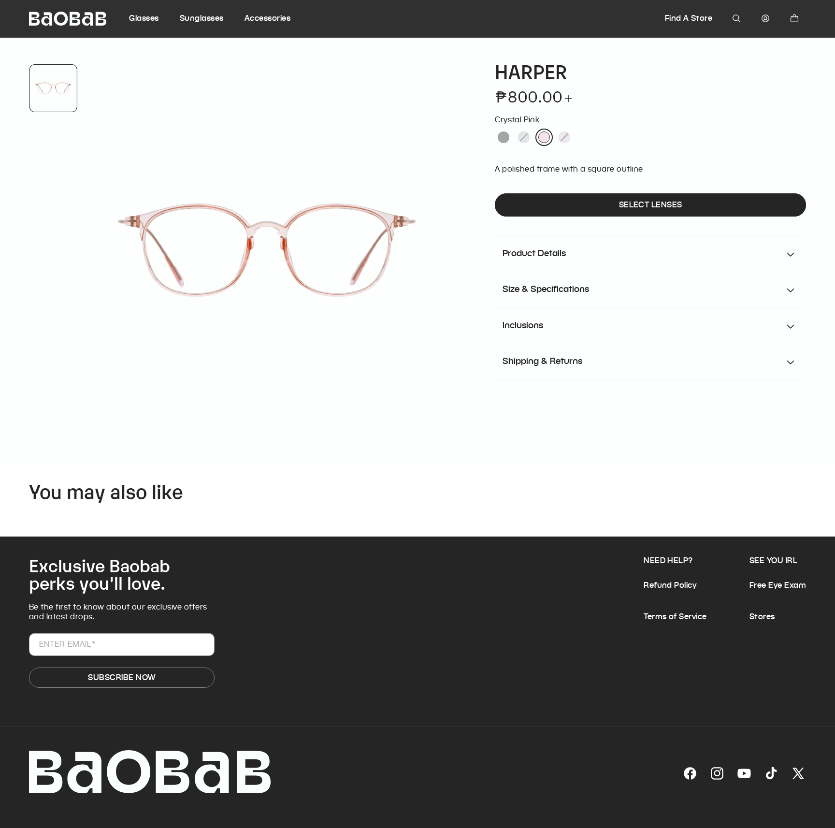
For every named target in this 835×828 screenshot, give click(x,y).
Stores (762, 616)
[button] (153, 18)
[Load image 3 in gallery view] (52, 88)
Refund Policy (670, 585)
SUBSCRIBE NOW (121, 677)
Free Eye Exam (777, 585)
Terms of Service (675, 616)
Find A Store (689, 18)
